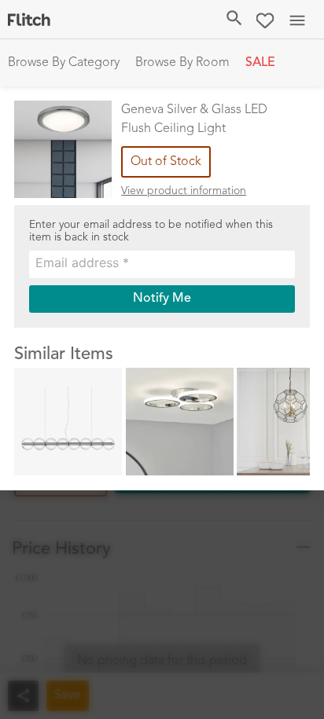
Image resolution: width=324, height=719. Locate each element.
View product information (183, 190)
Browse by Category (64, 63)
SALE (260, 63)
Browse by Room (182, 63)
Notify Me (162, 298)
